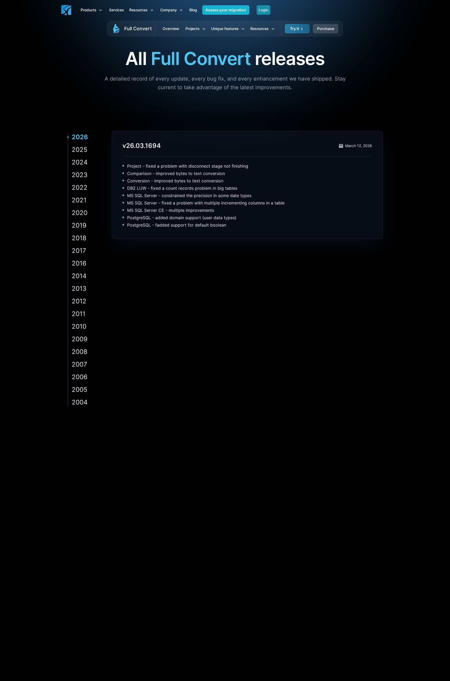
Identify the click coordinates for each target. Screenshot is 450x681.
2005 (79, 389)
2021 (79, 200)
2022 (79, 187)
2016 (79, 263)
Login (263, 10)
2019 (79, 225)
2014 (79, 276)
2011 (78, 314)
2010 (79, 326)
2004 (79, 402)
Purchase (325, 28)
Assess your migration (225, 10)
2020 (79, 213)
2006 (79, 377)
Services (116, 10)
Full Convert (138, 28)
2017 (79, 250)
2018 (79, 238)
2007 (79, 364)
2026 (80, 137)
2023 (79, 175)
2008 (79, 351)
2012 (79, 301)
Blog (193, 10)
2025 (79, 149)
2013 (79, 288)
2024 (79, 162)
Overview (171, 28)
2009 (79, 339)
